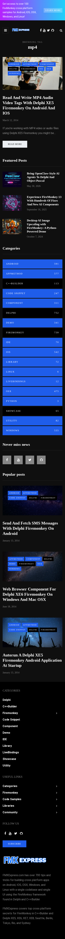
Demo (32, 322)
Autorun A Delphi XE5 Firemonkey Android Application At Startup (32, 660)
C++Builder (32, 283)
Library (32, 362)
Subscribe (14, 844)
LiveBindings (32, 381)
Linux (32, 371)
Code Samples (12, 799)
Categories (10, 786)
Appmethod (30, 64)
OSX (49, 69)
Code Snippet (32, 293)
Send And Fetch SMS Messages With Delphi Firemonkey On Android (30, 528)
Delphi (13, 69)
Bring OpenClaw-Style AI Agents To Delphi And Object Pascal (43, 177)
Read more (15, 144)
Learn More (53, 10)
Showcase (32, 411)
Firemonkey (28, 69)
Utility (32, 420)
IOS (41, 69)
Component (47, 64)
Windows (14, 73)
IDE (32, 342)
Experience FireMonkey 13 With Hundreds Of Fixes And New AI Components (44, 200)
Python (32, 401)
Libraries (8, 805)
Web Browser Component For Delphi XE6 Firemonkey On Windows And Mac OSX (29, 594)
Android (14, 64)
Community (10, 812)
